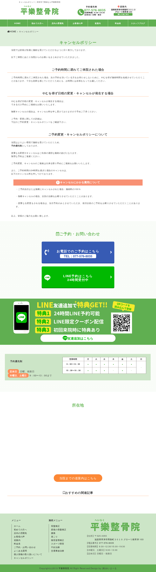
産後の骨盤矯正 (58, 529)
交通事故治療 (57, 550)
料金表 (118, 23)
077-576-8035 (106, 542)
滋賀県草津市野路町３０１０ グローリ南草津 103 (119, 539)
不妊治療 (55, 547)
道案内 (98, 23)
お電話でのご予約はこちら (78, 253)
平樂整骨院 (63, 568)
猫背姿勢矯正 (57, 540)
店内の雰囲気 (58, 23)
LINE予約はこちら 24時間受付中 (78, 278)
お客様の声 (78, 23)
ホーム (17, 525)
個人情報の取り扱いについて (28, 554)
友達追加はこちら (80, 338)
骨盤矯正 (55, 525)
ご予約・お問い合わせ (25, 547)
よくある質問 (20, 550)
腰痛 (53, 532)
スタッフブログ (138, 23)
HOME (17, 23)
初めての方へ (38, 23)
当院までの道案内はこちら (78, 478)
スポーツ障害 (57, 543)
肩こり (54, 536)
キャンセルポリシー (24, 557)
